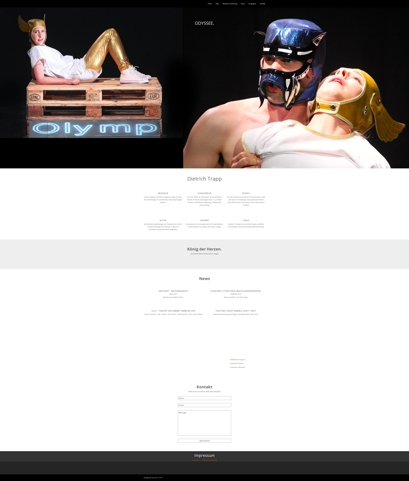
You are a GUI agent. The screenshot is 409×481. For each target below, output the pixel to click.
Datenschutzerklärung (209, 460)
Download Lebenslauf (237, 367)
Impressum (196, 460)
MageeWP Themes (157, 478)
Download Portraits (236, 363)
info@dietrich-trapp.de (237, 360)
